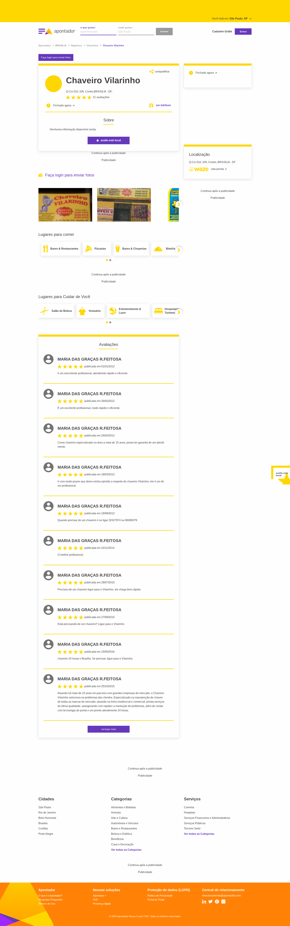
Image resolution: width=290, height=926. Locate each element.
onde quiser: (125, 27)
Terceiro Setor (192, 828)
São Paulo (44, 807)
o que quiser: (88, 27)
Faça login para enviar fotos (56, 57)
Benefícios (117, 839)
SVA (95, 899)
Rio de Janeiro (47, 812)
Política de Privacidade (160, 895)
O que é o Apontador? (50, 895)
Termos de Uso (46, 903)
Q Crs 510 (72, 91)
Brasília (42, 823)
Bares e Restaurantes (124, 828)
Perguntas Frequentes (50, 899)
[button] (179, 204)
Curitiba (43, 828)
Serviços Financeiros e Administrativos (207, 817)
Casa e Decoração (122, 844)
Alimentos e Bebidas (123, 807)
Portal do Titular (156, 899)
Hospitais (189, 812)
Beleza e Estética (121, 833)
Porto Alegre (45, 833)
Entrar (243, 31)
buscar (164, 31)
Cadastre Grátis (222, 31)
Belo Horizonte (47, 817)
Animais (116, 812)
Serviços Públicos (194, 823)
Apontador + (99, 895)
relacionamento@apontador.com (221, 895)
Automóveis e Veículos (124, 823)
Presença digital (101, 903)
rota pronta (217, 169)
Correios (189, 807)
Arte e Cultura (119, 817)
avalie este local (111, 140)
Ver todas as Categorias (126, 849)
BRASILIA (100, 91)
